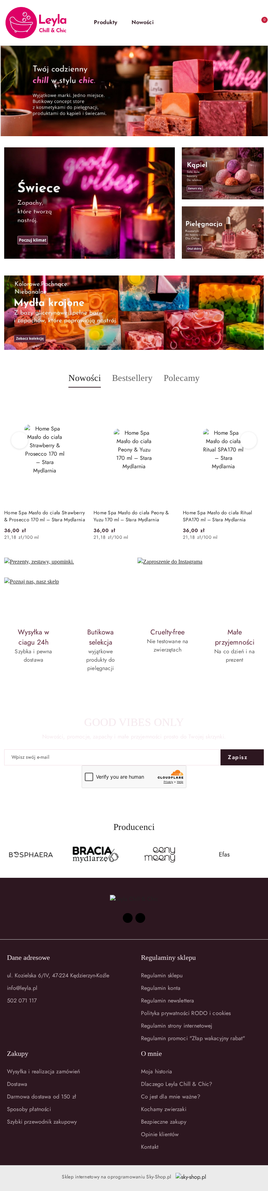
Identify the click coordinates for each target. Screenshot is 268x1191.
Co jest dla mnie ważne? (170, 1097)
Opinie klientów (160, 1134)
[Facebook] (128, 918)
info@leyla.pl (22, 988)
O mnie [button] (151, 1053)
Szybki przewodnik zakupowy (42, 1122)
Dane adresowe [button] (28, 957)
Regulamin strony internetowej (177, 1026)
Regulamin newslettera (167, 1001)
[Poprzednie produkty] (19, 440)
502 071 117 (22, 1001)
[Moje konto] (229, 22)
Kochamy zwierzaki (163, 1109)
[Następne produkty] (248, 440)
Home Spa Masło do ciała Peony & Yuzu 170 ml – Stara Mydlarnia (42, 516)
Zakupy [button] (17, 1053)
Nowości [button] (84, 378)
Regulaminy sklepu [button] (168, 957)
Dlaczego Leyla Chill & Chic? (176, 1084)
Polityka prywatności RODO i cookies (186, 1013)
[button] (109, 22)
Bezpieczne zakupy (163, 1122)
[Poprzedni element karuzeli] (7, 855)
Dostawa (17, 1084)
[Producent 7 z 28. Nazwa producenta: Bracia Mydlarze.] (95, 854)
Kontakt (149, 1147)
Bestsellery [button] (132, 378)
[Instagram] (140, 918)
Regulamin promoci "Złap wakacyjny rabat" (193, 1038)
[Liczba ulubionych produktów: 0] (244, 22)
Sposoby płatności (29, 1109)
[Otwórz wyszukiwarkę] (213, 22)
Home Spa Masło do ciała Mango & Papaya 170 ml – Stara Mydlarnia (221, 516)
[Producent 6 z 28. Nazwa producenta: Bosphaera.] (31, 854)
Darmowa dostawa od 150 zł (41, 1097)
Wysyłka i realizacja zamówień (43, 1071)
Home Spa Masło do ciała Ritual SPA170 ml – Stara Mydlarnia (128, 516)
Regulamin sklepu (162, 975)
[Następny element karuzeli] (260, 855)
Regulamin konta (160, 988)
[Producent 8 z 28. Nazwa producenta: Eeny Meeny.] (160, 854)
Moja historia (156, 1071)
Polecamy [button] (182, 378)
